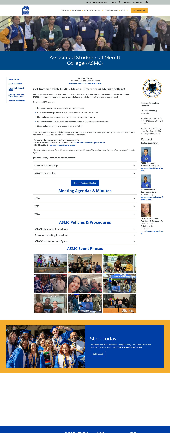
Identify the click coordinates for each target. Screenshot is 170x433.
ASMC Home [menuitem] (13, 79)
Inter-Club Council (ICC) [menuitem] (16, 89)
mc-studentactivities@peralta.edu (89, 142)
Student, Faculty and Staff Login (96, 2)
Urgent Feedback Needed (85, 183)
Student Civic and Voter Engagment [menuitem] (16, 95)
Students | (127, 2)
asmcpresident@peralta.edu (62, 145)
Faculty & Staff (138, 2)
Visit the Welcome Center (129, 347)
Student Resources (111, 10)
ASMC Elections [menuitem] (15, 84)
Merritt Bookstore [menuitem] (16, 100)
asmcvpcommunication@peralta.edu (85, 83)
